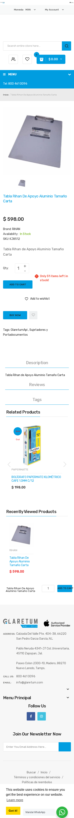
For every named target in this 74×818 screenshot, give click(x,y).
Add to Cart (17, 284)
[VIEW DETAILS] (37, 483)
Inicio (6, 95)
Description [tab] (37, 362)
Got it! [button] (13, 810)
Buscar (31, 772)
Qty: (6, 268)
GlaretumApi (19, 330)
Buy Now (15, 315)
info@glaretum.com (29, 682)
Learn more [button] (15, 800)
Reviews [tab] (37, 384)
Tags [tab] (37, 399)
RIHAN (16, 229)
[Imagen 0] (21, 183)
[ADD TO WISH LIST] (45, 483)
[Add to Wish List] (33, 315)
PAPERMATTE (20, 469)
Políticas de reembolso (37, 782)
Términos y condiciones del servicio (37, 777)
